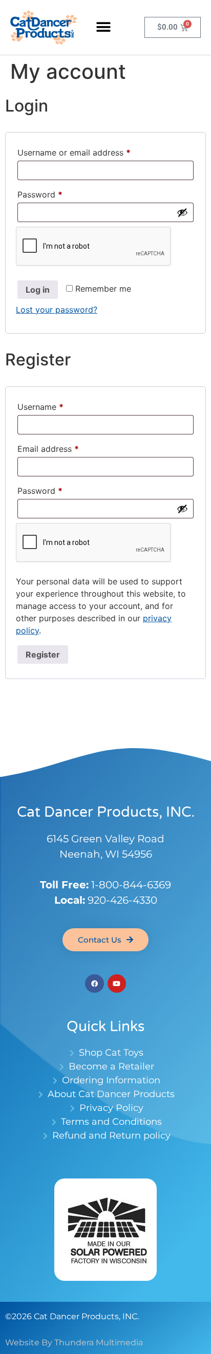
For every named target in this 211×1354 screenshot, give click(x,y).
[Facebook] (94, 983)
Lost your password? (56, 309)
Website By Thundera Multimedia (74, 1342)
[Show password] (182, 212)
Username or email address (90, 151)
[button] (103, 27)
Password (56, 193)
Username (57, 405)
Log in (38, 290)
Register (43, 654)
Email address (65, 447)
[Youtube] (117, 983)
